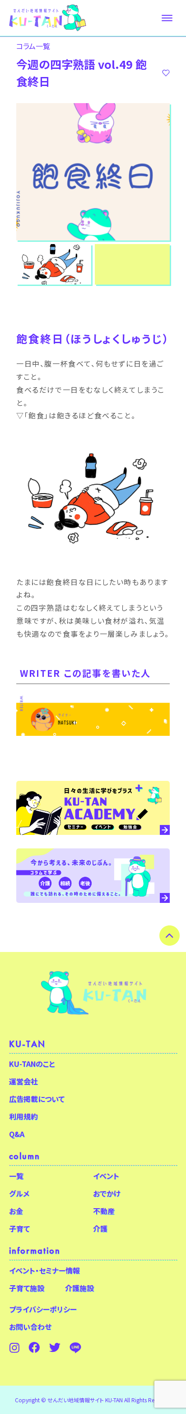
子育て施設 (26, 1288)
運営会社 (23, 1081)
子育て (19, 1228)
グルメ (19, 1193)
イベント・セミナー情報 (44, 1270)
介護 (100, 1228)
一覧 (16, 1175)
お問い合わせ (30, 1326)
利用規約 (23, 1116)
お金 (16, 1211)
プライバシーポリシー (43, 1309)
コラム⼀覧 (33, 46)
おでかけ (107, 1193)
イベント (106, 1175)
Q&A (16, 1133)
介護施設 (79, 1288)
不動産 (104, 1211)
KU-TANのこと (32, 1063)
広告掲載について (37, 1098)
